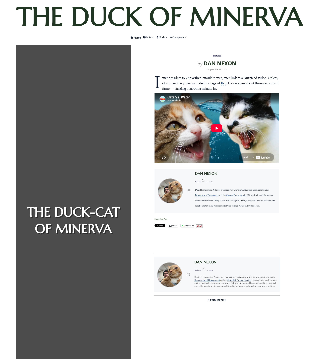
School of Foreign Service (236, 195)
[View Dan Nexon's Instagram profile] (189, 191)
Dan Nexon (220, 63)
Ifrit (224, 83)
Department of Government (206, 195)
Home (137, 37)
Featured (217, 55)
